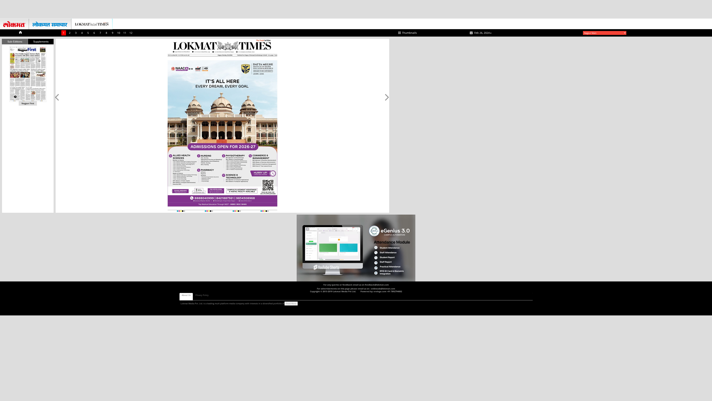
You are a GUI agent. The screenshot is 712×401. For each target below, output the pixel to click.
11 (124, 33)
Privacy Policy (202, 295)
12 (130, 33)
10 (118, 33)
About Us (186, 295)
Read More (291, 303)
